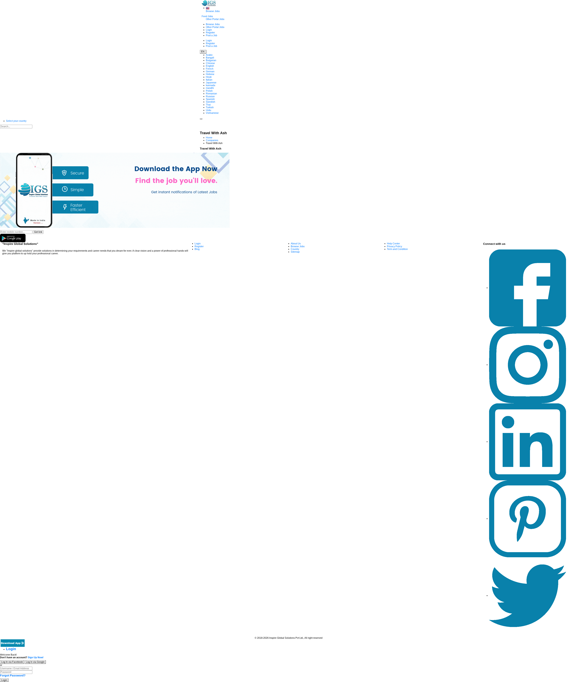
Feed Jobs (207, 16)
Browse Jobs (213, 11)
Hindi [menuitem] (209, 77)
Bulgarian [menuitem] (211, 60)
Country (295, 249)
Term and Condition (397, 249)
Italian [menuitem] (209, 79)
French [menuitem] (209, 68)
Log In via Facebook (12, 662)
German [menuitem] (210, 71)
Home (209, 137)
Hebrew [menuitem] (210, 74)
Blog (197, 249)
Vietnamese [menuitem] (212, 113)
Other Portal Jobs (215, 19)
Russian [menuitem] (210, 96)
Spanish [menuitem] (210, 99)
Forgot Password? (13, 675)
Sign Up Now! (35, 657)
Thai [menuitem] (208, 104)
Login (209, 30)
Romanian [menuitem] (211, 93)
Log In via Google (35, 662)
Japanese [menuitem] (211, 82)
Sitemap (295, 252)
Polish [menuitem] (209, 91)
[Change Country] (207, 8)
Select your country (16, 121)
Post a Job (211, 35)
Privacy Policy (394, 246)
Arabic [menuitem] (209, 55)
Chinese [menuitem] (210, 63)
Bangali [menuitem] (210, 57)
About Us (296, 243)
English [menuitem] (210, 66)
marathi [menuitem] (210, 88)
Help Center (393, 243)
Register (210, 32)
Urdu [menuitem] (208, 110)
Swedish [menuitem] (210, 102)
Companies (212, 140)
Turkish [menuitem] (210, 107)
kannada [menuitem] (210, 85)
